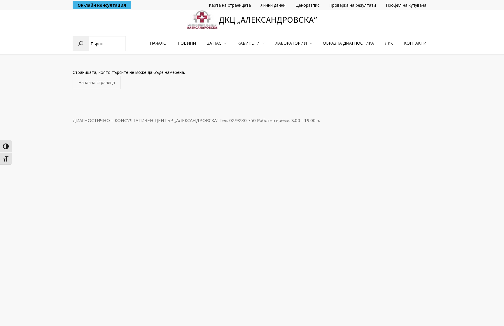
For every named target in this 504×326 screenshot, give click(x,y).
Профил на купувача (406, 5)
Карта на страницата (230, 5)
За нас (214, 43)
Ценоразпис (307, 5)
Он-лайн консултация (102, 5)
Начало (158, 43)
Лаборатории (291, 43)
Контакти (415, 43)
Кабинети (248, 43)
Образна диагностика (348, 43)
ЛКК (389, 43)
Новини (187, 43)
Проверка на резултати (352, 5)
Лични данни (273, 5)
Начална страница (96, 82)
